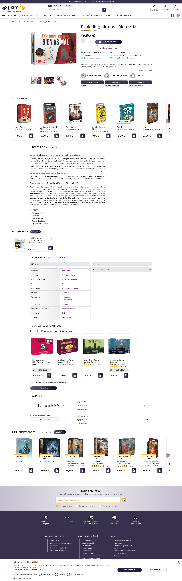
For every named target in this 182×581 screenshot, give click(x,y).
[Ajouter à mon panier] (31, 135)
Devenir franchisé (88, 543)
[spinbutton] (87, 41)
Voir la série (43, 388)
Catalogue (40, 22)
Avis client (118, 543)
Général (35, 264)
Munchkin (147, 127)
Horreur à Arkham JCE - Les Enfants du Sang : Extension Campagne (75, 464)
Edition (96, 264)
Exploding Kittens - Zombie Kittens (92, 361)
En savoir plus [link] (145, 70)
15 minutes (140, 76)
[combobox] (179, 561)
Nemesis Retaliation (48, 462)
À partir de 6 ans (94, 76)
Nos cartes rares (102, 15)
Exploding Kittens (69, 309)
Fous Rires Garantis (136, 85)
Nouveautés (28, 15)
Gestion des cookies (122, 556)
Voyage (108, 85)
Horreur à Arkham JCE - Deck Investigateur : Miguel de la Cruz (152, 464)
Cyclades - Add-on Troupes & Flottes (124, 463)
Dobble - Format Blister (99, 128)
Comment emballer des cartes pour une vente (59, 549)
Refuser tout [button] (155, 570)
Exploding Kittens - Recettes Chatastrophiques (117, 362)
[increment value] (91, 41)
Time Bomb (71, 127)
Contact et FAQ (55, 540)
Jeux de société (27, 22)
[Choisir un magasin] (49, 375)
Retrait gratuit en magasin (114, 523)
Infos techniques (101, 269)
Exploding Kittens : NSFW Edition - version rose (42, 362)
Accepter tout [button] (129, 570)
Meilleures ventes (45, 15)
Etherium (18, 462)
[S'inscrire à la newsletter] (124, 499)
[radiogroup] (77, 6)
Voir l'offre (60, 432)
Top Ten (120, 127)
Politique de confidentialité (124, 551)
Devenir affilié (87, 546)
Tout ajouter (35, 232)
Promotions (63, 15)
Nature (83, 85)
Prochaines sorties (82, 15)
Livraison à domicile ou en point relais (90, 523)
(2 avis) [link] (94, 30)
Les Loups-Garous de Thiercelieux (49, 128)
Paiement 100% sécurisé (135, 523)
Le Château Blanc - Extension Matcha (100, 463)
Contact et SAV (67, 522)
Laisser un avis (44, 419)
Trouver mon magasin (46, 523)
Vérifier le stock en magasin (91, 58)
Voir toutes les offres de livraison (122, 58)
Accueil (14, 22)
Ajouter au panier (110, 42)
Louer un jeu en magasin (91, 556)
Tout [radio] (50, 6)
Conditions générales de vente (123, 547)
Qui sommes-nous (89, 540)
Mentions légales (120, 553)
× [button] (179, 563)
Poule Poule (19, 127)
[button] (36, 80)
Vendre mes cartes (124, 15)
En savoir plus (111, 48)
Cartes (66, 293)
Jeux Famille (52, 22)
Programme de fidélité (122, 540)
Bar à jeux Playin (88, 553)
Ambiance (115, 85)
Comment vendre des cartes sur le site (60, 544)
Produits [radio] (69, 6)
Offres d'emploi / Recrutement (88, 549)
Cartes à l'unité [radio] (59, 6)
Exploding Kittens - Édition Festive (66, 361)
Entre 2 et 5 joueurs (118, 76)
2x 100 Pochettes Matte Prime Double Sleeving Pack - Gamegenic (37, 240)
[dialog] (91, 570)
